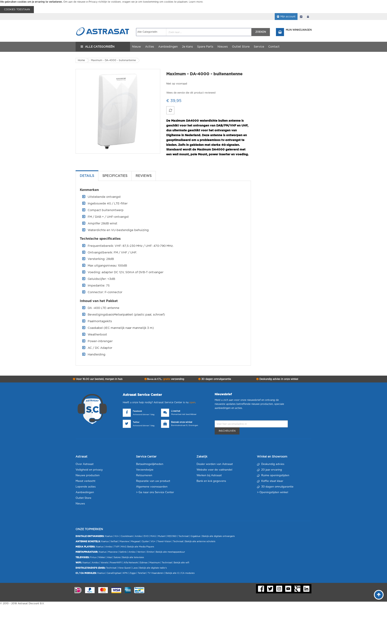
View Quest (124, 568)
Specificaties (114, 175)
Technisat (183, 536)
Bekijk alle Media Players (140, 547)
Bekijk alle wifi (181, 563)
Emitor (150, 552)
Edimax (144, 563)
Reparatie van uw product (153, 481)
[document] (193, 6)
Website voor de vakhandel (214, 470)
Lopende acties (86, 486)
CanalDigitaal (114, 573)
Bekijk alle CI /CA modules (180, 573)
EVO (146, 536)
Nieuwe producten (88, 475)
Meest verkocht (85, 481)
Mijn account (287, 16)
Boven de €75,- (165, 379)
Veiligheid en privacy (89, 470)
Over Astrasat (85, 464)
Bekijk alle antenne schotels (200, 541)
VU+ (116, 536)
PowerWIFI (116, 563)
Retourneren (144, 475)
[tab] (87, 176)
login (308, 16)
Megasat (135, 541)
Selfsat (114, 541)
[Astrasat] (103, 23)
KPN (125, 573)
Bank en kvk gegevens (211, 481)
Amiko (138, 536)
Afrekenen (301, 16)
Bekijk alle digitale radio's (153, 568)
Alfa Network (131, 563)
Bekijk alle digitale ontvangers (218, 536)
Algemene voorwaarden (151, 486)
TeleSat (142, 573)
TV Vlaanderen (156, 573)
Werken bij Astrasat (209, 475)
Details (87, 175)
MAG (153, 536)
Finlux (93, 557)
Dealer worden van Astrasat (215, 464)
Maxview (124, 541)
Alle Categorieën (99, 46)
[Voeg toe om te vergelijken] (170, 110)
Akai (109, 557)
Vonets (104, 563)
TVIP (116, 547)
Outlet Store (83, 498)
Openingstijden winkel (273, 492)
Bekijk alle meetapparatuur (170, 552)
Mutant (161, 536)
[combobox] (194, 32)
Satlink (123, 552)
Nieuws (80, 503)
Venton (141, 552)
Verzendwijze (144, 470)
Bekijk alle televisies (133, 557)
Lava (135, 568)
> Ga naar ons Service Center (155, 492)
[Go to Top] (379, 595)
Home (81, 60)
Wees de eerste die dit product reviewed (190, 93)
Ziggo (132, 573)
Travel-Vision (164, 541)
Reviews (144, 175)
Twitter (136, 422)
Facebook (137, 411)
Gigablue (195, 536)
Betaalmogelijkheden (149, 464)
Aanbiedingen (85, 492)
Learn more (196, 2)
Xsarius (108, 536)
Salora (117, 557)
